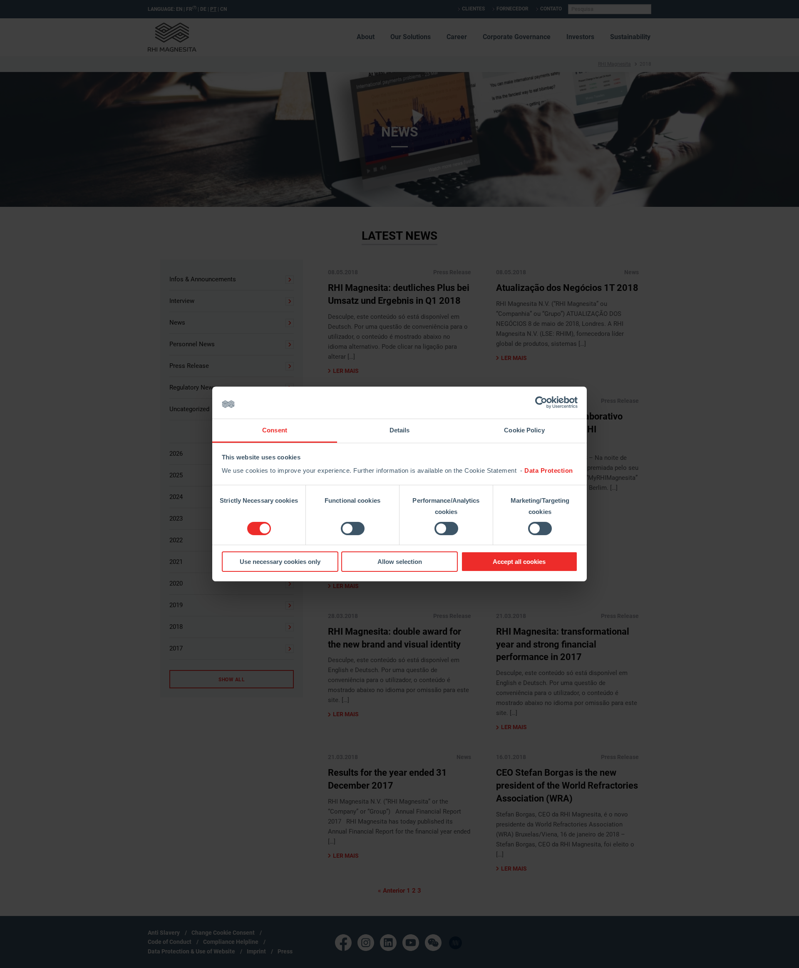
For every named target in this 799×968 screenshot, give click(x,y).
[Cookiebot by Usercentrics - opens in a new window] (541, 402)
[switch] (353, 528)
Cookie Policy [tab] (524, 430)
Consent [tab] (274, 430)
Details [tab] (400, 430)
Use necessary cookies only (280, 561)
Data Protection (548, 470)
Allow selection (399, 561)
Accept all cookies (519, 561)
